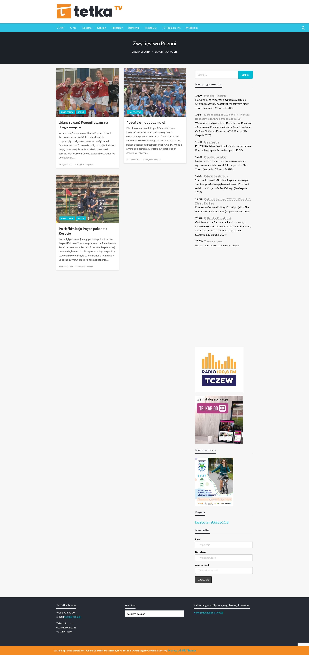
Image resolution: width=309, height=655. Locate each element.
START (61, 27)
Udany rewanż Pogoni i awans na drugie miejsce (83, 124)
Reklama (87, 27)
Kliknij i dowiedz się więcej (208, 612)
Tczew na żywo (213, 241)
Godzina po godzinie (206, 521)
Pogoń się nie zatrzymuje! (145, 122)
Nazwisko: (200, 552)
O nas (73, 27)
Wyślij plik (192, 27)
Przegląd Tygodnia (215, 95)
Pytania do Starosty (216, 175)
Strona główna (141, 52)
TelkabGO (151, 27)
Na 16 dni (223, 521)
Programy (117, 27)
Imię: (197, 539)
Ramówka (133, 27)
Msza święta (211, 141)
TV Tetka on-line (171, 27)
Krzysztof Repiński (85, 164)
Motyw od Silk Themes (182, 650)
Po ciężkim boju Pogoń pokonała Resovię (83, 231)
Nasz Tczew (67, 112)
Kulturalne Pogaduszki (217, 217)
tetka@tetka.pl (72, 616)
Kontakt (101, 27)
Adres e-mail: (202, 564)
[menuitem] (60, 27)
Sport (81, 112)
